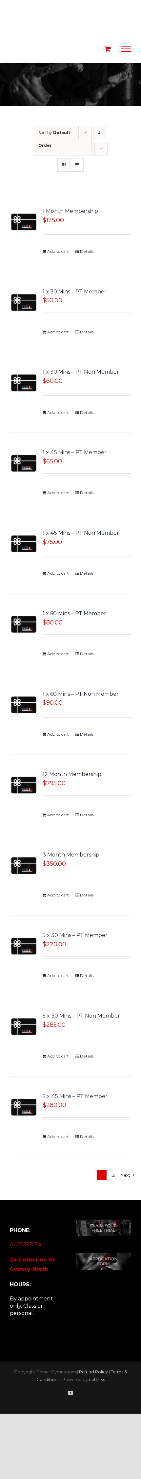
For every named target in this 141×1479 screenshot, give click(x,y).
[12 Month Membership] (24, 785)
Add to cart (58, 251)
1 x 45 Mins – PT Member (75, 452)
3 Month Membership (71, 855)
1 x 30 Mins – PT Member (75, 291)
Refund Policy (93, 1371)
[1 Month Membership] (24, 222)
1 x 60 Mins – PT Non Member (81, 694)
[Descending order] (99, 132)
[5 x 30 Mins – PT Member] (24, 946)
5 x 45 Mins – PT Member (75, 1096)
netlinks (97, 1379)
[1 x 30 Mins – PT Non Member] (24, 383)
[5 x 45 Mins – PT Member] (24, 1107)
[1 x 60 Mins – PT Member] (24, 624)
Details (86, 251)
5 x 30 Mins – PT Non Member (81, 1016)
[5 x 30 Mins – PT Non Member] (24, 1027)
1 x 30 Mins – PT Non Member (81, 372)
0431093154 (26, 1244)
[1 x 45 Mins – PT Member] (24, 463)
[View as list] (76, 164)
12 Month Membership (72, 774)
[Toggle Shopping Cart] (108, 48)
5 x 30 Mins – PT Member (75, 935)
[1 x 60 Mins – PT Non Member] (24, 705)
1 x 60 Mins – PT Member (74, 613)
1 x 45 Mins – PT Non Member (81, 533)
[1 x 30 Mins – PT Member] (24, 302)
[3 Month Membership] (24, 866)
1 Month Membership (70, 211)
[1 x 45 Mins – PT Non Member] (24, 544)
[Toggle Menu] (126, 49)
